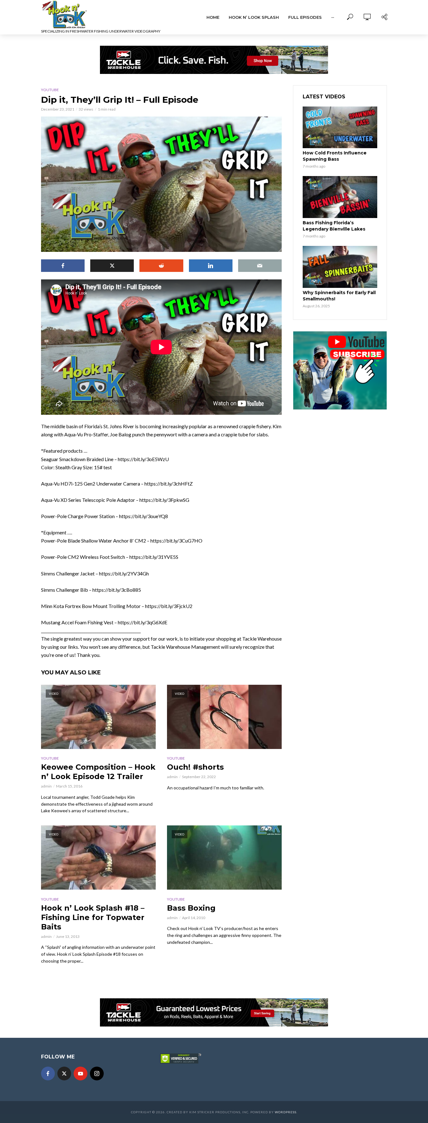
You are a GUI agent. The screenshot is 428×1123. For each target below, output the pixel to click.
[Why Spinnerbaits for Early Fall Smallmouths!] (340, 267)
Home (212, 17)
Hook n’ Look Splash (254, 17)
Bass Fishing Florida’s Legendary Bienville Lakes (334, 226)
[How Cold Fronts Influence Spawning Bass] (340, 127)
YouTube (50, 89)
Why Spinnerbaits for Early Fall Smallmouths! (339, 296)
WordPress (285, 1112)
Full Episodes (305, 17)
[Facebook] (48, 1073)
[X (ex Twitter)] (64, 1073)
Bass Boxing (191, 907)
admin (46, 786)
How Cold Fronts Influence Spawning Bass (335, 156)
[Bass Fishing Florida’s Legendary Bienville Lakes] (340, 197)
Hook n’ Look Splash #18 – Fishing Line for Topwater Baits (92, 917)
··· (332, 17)
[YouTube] (80, 1073)
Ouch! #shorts (195, 767)
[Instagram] (97, 1073)
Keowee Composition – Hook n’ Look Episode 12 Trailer (98, 771)
